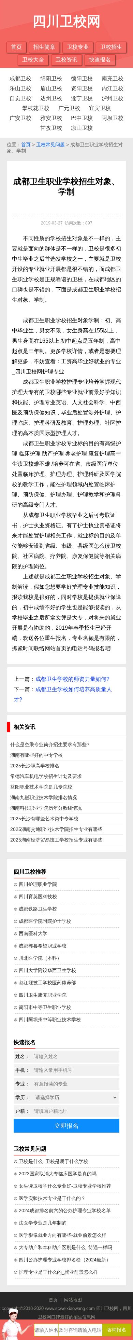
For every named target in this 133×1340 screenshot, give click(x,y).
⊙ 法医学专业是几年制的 (40, 1223)
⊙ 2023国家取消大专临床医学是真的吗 (55, 1173)
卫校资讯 (66, 60)
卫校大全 (33, 60)
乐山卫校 (20, 88)
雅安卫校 (51, 118)
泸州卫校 (112, 98)
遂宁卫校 (82, 98)
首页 (16, 47)
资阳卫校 (82, 88)
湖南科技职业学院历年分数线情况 (46, 808)
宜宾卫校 (100, 108)
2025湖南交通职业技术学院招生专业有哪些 (56, 829)
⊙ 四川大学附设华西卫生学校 (45, 970)
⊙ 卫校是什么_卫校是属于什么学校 (51, 1161)
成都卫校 (20, 78)
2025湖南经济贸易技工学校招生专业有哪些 (56, 840)
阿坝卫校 (112, 118)
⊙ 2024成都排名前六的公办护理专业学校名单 (62, 1210)
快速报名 (100, 60)
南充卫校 (112, 78)
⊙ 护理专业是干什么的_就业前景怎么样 (56, 1272)
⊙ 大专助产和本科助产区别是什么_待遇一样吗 (63, 1247)
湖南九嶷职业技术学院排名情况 (43, 797)
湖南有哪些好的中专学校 (36, 755)
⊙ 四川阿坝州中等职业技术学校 (47, 1019)
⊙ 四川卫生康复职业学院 (40, 995)
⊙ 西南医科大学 (30, 933)
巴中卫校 (82, 118)
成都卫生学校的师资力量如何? (72, 679)
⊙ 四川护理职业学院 (35, 884)
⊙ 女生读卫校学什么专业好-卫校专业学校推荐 (62, 1186)
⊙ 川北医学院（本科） (38, 958)
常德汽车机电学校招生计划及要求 (46, 776)
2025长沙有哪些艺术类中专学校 (44, 818)
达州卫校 (51, 98)
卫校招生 (111, 47)
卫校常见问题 (50, 144)
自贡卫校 (20, 98)
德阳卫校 (82, 78)
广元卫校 (69, 108)
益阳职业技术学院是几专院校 (41, 787)
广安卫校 (20, 118)
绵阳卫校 (51, 78)
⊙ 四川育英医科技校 (35, 896)
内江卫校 (112, 88)
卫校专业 (78, 47)
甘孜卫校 (51, 128)
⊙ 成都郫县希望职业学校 (40, 945)
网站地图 (73, 1299)
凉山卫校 (82, 128)
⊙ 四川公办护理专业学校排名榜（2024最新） (62, 1259)
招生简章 (44, 47)
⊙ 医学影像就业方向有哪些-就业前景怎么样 (60, 1235)
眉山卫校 (51, 88)
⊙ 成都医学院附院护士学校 (42, 921)
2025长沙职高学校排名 (34, 765)
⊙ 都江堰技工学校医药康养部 (45, 982)
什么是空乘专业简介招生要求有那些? (49, 744)
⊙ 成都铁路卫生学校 (35, 909)
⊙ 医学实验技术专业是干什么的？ (50, 1198)
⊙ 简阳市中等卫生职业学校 (42, 1007)
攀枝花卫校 (35, 108)
